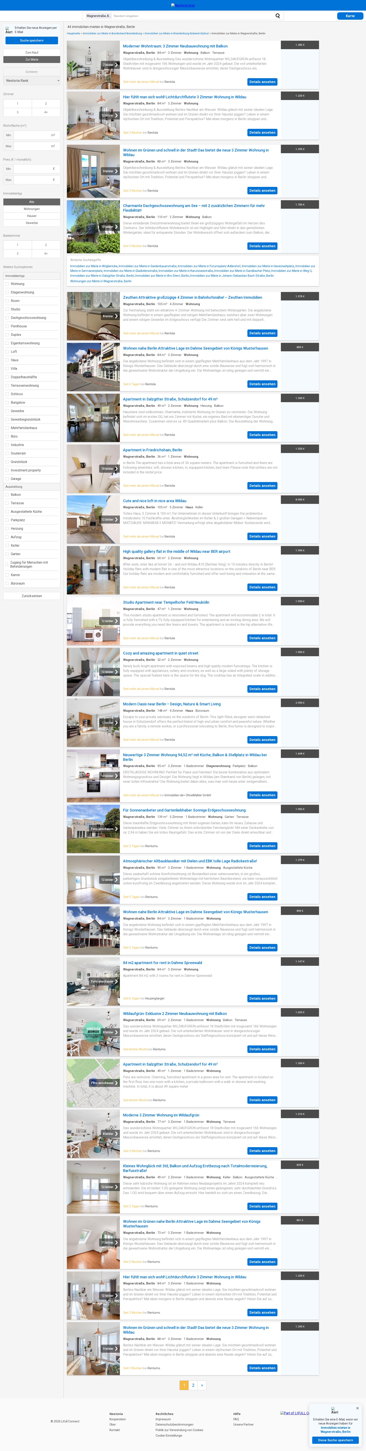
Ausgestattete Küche (26, 512)
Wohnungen (32, 209)
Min (8, 135)
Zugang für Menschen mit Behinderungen (29, 564)
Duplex (16, 335)
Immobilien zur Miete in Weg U (291, 270)
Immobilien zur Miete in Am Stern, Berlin (162, 275)
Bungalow (18, 402)
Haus (14, 360)
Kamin (15, 575)
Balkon (16, 495)
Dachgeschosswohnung (28, 318)
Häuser (32, 216)
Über (113, 1424)
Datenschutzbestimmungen (174, 1424)
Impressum (163, 1419)
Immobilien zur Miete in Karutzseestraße (186, 270)
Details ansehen (262, 82)
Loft (14, 352)
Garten (15, 554)
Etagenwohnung (22, 292)
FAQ (236, 1419)
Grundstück (19, 462)
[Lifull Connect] (299, 1424)
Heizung (17, 529)
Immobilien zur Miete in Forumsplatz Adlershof (209, 266)
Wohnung (17, 284)
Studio (15, 309)
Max (8, 146)
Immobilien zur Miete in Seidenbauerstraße (148, 266)
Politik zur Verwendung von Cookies (179, 1430)
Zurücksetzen (32, 596)
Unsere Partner (243, 1424)
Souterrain (18, 453)
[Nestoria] (183, 5)
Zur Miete (31, 59)
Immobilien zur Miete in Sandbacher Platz (242, 270)
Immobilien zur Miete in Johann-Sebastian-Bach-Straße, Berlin (232, 275)
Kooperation (118, 1419)
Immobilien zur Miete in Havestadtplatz (268, 266)
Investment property (26, 470)
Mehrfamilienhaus (24, 428)
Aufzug (16, 537)
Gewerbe (32, 223)
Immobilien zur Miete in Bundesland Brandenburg (112, 33)
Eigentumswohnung (25, 343)
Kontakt (115, 1430)
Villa (14, 369)
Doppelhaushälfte (24, 377)
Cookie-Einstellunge (169, 1435)
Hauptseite (73, 33)
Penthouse (19, 326)
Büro (14, 436)
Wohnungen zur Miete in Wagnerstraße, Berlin (101, 281)
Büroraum (18, 583)
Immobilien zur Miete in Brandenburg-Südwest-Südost (177, 33)
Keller (15, 545)
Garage (16, 479)
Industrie (17, 445)
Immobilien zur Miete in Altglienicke (94, 266)
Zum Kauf (32, 52)
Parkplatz (18, 520)
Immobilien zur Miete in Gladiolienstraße (130, 270)
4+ (46, 112)
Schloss (17, 394)
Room (15, 301)
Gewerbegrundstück (25, 419)
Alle (31, 202)
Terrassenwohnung (25, 386)
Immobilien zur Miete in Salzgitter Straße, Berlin (102, 275)
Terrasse (17, 503)
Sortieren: (31, 72)
